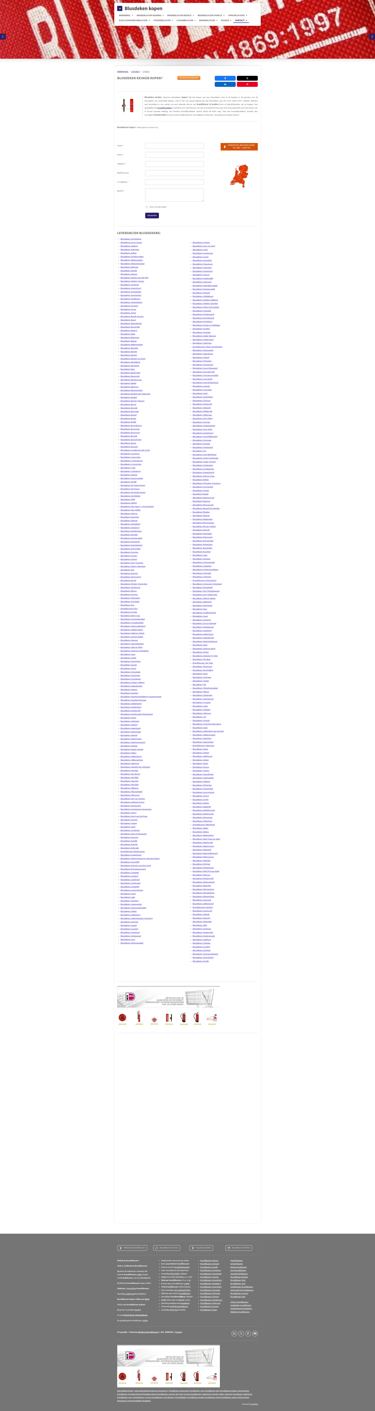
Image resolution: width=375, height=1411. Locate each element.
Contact (178, 1332)
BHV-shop (174, 1310)
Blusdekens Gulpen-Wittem (133, 683)
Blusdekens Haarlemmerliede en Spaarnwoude (141, 697)
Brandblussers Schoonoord (204, 581)
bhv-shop (179, 1394)
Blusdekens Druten (129, 556)
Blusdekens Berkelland (130, 362)
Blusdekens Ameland (130, 285)
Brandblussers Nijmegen (210, 1293)
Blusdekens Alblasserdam (132, 260)
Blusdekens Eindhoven (130, 588)
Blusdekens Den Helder (131, 510)
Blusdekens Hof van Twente (133, 799)
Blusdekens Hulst (128, 827)
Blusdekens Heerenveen (131, 739)
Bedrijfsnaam (123, 173)
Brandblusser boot (237, 1297)
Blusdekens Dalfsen (129, 475)
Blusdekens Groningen (130, 676)
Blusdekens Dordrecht (130, 542)
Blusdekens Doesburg (130, 528)
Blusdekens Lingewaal (130, 933)
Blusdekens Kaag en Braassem (134, 834)
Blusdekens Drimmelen (131, 549)
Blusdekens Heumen (129, 781)
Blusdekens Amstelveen (131, 292)
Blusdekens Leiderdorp (130, 915)
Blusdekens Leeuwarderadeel (133, 908)
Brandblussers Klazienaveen (133, 852)
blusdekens (185, 1303)
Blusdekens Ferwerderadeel (133, 619)
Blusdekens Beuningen (130, 373)
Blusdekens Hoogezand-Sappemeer (136, 809)
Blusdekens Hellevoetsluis (132, 760)
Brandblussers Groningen (210, 1270)
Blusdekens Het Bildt (129, 778)
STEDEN (146, 72)
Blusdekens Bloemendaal (131, 390)
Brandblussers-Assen (208, 1310)
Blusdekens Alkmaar (129, 267)
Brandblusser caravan (239, 1293)
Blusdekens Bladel (128, 383)
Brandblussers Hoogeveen (211, 1274)
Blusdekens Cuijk (128, 468)
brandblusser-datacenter (179, 1391)
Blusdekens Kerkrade (130, 848)
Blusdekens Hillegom (130, 788)
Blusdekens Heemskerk (131, 728)
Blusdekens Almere (129, 274)
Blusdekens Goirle (128, 658)
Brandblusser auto (237, 1284)
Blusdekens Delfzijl (129, 503)
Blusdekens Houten (129, 820)
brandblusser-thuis (212, 1397)
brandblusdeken (165, 108)
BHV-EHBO (174, 1274)
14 (190, 1280)
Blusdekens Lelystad (129, 922)
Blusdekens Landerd (129, 876)
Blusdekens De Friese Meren (133, 485)
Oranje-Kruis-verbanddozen (135, 1315)
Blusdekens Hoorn (129, 813)
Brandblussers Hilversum (210, 1303)
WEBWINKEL (122, 72)
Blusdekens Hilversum (130, 795)
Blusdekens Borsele (129, 408)
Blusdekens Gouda (129, 665)
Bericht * (121, 191)
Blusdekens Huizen (129, 823)
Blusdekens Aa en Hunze (131, 243)
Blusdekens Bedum (129, 331)
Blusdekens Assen (128, 309)
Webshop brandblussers (240, 1312)
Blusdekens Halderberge (131, 704)
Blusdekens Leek (128, 897)
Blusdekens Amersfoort (131, 288)
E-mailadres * (123, 182)
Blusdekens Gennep (129, 640)
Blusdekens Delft (128, 500)
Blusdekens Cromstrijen (131, 464)
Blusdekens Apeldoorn (130, 299)
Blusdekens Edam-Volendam (133, 566)
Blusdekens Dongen (129, 535)
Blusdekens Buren (128, 443)
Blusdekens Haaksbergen (131, 686)
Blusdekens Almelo (129, 271)
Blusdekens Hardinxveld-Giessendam (137, 714)
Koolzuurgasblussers (238, 1267)
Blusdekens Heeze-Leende (132, 749)
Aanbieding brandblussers (240, 1305)
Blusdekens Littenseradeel (132, 943)
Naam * (120, 146)
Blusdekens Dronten (129, 552)
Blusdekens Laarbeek (130, 873)
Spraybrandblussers (238, 1270)
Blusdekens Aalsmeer (130, 250)
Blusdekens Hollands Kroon (132, 802)
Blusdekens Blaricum (130, 387)
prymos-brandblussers (192, 1394)
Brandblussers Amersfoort (211, 1287)
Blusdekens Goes (128, 654)
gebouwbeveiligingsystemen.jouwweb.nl (151, 1391)
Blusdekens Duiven (129, 559)
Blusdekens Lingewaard (131, 936)
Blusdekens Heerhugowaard (133, 742)
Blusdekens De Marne (130, 489)
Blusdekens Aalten (129, 253)
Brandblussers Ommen (209, 1297)
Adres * (120, 155)
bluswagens (122, 1401)
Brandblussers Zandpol (203, 907)
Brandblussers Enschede (210, 1290)
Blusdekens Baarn (128, 320)
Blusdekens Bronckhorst (131, 426)
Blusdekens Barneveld (130, 327)
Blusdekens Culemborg (131, 471)
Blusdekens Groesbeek (130, 672)
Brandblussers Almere (209, 1261)
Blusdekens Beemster (130, 338)
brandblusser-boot (212, 1391)
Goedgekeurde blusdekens (241, 1309)
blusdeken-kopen (150, 1394)
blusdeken (147, 1401)
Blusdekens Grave (128, 669)
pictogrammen (243, 1397)
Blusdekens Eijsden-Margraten (134, 584)
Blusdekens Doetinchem (131, 531)
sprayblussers (168, 1397)
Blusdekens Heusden (130, 785)
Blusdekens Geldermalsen (132, 630)
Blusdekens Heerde (129, 735)
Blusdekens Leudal (129, 925)
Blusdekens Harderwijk (131, 711)
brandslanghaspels (182, 1267)
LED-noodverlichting (182, 1290)
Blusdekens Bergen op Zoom (133, 359)
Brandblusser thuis (238, 1280)
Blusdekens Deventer (130, 517)
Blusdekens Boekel (129, 397)
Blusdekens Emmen (129, 595)
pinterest (228, 1394)
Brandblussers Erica (129, 609)
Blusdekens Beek (128, 334)
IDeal (147, 1299)
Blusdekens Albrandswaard (132, 264)
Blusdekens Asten (128, 313)
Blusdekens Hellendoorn (131, 757)
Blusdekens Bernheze (130, 366)
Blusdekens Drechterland (131, 545)
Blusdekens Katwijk (129, 845)
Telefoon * (121, 164)
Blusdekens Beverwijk (130, 376)
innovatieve (131, 1289)
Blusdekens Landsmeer (131, 883)
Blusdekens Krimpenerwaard (133, 869)
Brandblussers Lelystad (209, 1264)
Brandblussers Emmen (209, 1307)
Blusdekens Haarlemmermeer (133, 700)
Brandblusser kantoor (239, 1277)
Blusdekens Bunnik (129, 436)
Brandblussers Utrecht (209, 1277)
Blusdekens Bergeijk (129, 348)
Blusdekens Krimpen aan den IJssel (136, 866)
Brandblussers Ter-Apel (203, 663)
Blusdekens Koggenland (131, 855)
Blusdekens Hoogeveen (131, 806)
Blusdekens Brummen (130, 429)
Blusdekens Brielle (128, 422)
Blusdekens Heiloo (129, 753)
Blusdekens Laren (128, 894)
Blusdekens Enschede (130, 602)
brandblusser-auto (196, 1391)
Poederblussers (236, 1261)
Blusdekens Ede (127, 570)
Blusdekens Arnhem (129, 306)
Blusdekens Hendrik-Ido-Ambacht (135, 767)
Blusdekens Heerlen (129, 746)
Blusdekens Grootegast (131, 679)
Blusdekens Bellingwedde (132, 345)
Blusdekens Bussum (129, 447)
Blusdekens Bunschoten (131, 440)
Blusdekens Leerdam (130, 901)
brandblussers (184, 1293)
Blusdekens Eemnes (129, 573)
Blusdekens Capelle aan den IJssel (135, 450)
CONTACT (135, 72)
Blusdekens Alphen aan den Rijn (135, 278)
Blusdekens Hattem (129, 725)
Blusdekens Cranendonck (132, 461)
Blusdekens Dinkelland (130, 524)
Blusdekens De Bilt (129, 482)
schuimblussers (139, 1397)
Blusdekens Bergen (129, 352)
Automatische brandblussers (242, 1290)
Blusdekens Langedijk (130, 887)
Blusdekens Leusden (129, 929)
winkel (186, 1284)
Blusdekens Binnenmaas (131, 380)
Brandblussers (152, 1332)
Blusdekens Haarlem (129, 693)
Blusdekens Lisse (128, 940)
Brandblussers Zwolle (209, 1267)
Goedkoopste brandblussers (241, 1287)
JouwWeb (254, 1404)
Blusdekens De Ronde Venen (133, 493)
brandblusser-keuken (228, 1391)
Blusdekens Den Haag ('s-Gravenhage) (137, 507)
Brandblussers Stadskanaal (211, 1300)
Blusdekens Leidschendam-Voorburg (137, 918)
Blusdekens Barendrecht (131, 324)
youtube (214, 1394)
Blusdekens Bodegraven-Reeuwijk (135, 394)
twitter (221, 1394)
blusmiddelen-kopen (125, 1391)
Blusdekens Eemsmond (131, 577)
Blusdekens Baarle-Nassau (132, 316)
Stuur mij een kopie (157, 207)
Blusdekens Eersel (128, 581)
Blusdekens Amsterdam (131, 239)
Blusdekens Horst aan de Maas (134, 816)
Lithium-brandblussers (239, 1302)
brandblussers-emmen (166, 1394)
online (139, 1275)
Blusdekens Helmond (130, 764)
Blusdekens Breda (128, 419)
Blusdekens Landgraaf (130, 880)
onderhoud (129, 1294)
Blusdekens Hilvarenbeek (131, 792)
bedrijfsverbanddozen (179, 1307)
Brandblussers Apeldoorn (210, 1284)
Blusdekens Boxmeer (130, 412)
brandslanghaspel (135, 1394)
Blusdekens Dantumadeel (132, 478)
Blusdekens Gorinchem (131, 661)
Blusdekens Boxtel (129, 415)
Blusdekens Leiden (129, 911)
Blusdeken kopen (143, 8)
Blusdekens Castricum (130, 454)
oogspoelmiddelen (134, 1401)
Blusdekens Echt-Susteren (132, 563)
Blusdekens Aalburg (129, 246)
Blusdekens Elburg (129, 591)
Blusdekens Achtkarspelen (132, 257)
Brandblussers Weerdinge (204, 825)
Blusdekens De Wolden (130, 496)
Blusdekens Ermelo (129, 612)
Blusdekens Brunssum (130, 433)
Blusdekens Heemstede (131, 732)
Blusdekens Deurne (129, 514)
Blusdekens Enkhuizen (130, 598)
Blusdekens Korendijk (130, 862)
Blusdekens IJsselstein (130, 830)
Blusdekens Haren (128, 718)
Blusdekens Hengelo (129, 771)
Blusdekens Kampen (129, 837)
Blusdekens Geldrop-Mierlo (132, 633)
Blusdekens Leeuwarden (131, 904)
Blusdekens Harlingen (130, 721)
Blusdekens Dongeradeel (131, 538)
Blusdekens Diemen (129, 521)
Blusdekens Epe (127, 605)
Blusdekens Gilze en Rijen (132, 647)
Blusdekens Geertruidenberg (133, 626)
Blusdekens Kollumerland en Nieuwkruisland (140, 859)
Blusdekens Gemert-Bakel (132, 637)
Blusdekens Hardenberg (131, 707)
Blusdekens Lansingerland (132, 890)
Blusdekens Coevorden (131, 457)
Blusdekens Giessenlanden (132, 644)
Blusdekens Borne (128, 404)
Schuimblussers (236, 1264)
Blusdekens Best (128, 369)
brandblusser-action (228, 1397)
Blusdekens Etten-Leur (130, 616)
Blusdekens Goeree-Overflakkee (135, 651)
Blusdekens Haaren (129, 690)
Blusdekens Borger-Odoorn (132, 401)
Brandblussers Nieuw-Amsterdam (207, 347)
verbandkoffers (181, 1397)
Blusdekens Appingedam (131, 302)
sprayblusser (237, 1394)
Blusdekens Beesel (129, 341)
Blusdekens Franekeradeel (132, 623)
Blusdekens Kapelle (129, 841)
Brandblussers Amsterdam (211, 1280)
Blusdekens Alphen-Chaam (132, 281)
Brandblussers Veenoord (203, 746)
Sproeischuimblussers (239, 1274)
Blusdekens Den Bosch (130, 774)
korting (137, 1310)
